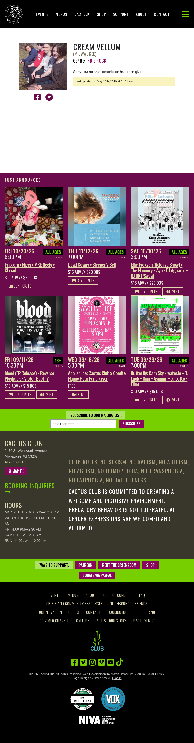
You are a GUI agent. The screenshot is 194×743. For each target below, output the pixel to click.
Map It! (17, 471)
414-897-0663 (15, 462)
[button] (185, 14)
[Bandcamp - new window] (49, 97)
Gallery (82, 621)
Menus (61, 14)
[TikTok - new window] (119, 662)
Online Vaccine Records (59, 612)
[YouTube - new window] (110, 662)
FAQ (142, 595)
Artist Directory (111, 621)
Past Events (143, 621)
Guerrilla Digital (144, 674)
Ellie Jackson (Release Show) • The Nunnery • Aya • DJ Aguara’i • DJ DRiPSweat (159, 270)
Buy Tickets (22, 286)
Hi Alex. (160, 674)
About (141, 14)
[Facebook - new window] (37, 97)
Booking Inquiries (30, 485)
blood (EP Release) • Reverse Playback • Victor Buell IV (29, 375)
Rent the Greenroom (119, 565)
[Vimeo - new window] (101, 662)
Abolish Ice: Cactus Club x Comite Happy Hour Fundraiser (97, 375)
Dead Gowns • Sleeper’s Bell (92, 264)
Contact (162, 14)
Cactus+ (82, 14)
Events (42, 14)
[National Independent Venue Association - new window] (97, 720)
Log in (118, 678)
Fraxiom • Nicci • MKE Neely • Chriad (30, 267)
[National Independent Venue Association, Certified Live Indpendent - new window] (83, 699)
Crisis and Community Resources (74, 604)
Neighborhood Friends (129, 604)
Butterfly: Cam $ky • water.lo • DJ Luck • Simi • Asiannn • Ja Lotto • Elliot (159, 378)
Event (174, 291)
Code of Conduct (117, 595)
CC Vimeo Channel (54, 621)
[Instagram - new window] (92, 662)
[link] (34, 216)
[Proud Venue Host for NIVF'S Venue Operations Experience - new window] (113, 699)
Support (121, 14)
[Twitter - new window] (83, 662)
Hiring (150, 612)
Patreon (85, 565)
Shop (101, 14)
